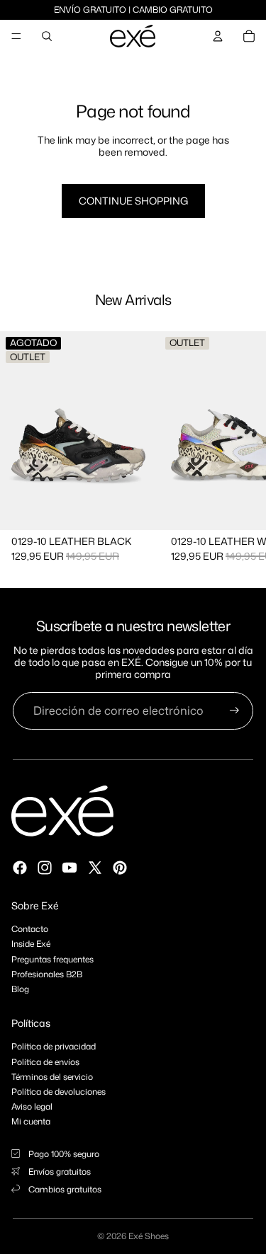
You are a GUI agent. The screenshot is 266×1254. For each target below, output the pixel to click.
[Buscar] (46, 36)
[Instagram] (44, 867)
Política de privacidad (53, 1046)
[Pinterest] (119, 867)
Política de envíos (45, 1062)
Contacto (29, 929)
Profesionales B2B (46, 974)
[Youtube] (69, 867)
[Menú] (16, 36)
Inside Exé (30, 944)
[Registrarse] (234, 710)
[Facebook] (19, 867)
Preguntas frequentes (52, 959)
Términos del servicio (52, 1077)
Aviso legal (31, 1106)
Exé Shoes (148, 1236)
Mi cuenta (30, 1121)
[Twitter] (95, 867)
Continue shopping (133, 200)
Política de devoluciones (58, 1092)
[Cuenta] (217, 36)
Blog (20, 989)
